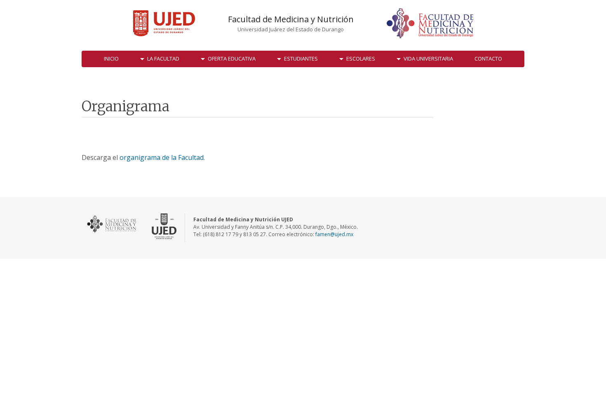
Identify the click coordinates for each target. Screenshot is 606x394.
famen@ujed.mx (334, 234)
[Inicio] (164, 23)
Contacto (488, 58)
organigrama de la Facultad (162, 157)
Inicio (111, 58)
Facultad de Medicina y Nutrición (291, 19)
